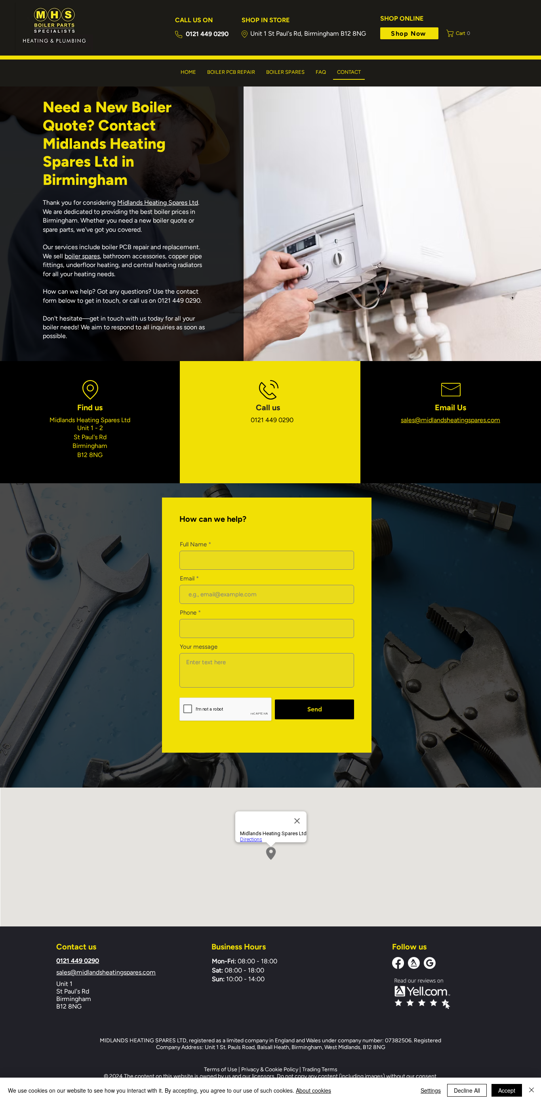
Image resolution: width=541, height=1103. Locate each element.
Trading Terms (319, 1069)
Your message (198, 647)
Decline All (467, 1090)
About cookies (313, 1090)
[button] (460, 33)
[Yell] (414, 963)
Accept (506, 1090)
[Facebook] (398, 963)
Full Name (193, 545)
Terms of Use (220, 1069)
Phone (188, 613)
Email (187, 579)
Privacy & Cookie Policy (269, 1069)
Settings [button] (431, 1090)
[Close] (531, 1090)
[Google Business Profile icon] (430, 963)
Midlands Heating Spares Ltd (157, 202)
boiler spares (82, 256)
